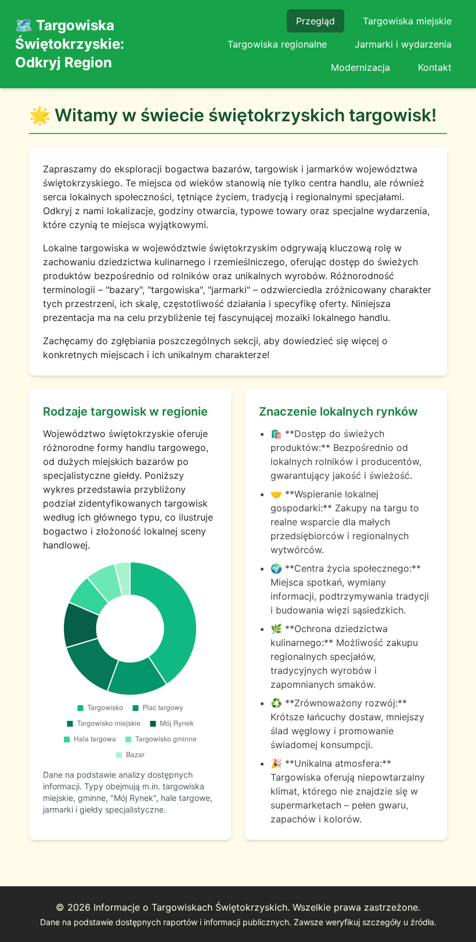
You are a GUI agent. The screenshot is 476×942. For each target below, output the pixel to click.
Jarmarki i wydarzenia (403, 44)
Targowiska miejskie (407, 21)
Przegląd (315, 21)
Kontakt (435, 67)
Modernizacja (360, 67)
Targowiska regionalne (277, 44)
